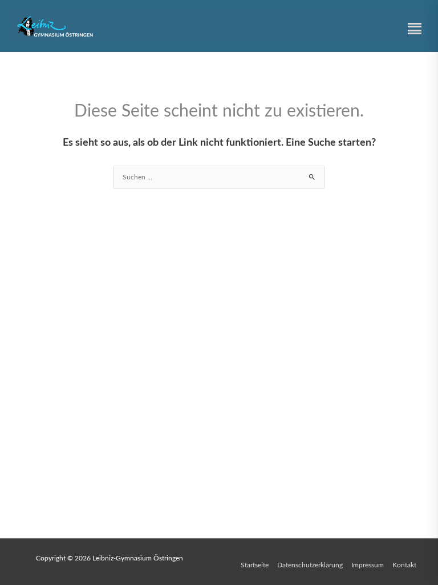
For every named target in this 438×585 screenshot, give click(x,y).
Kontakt (404, 565)
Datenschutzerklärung (310, 565)
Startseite (255, 565)
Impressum (367, 565)
